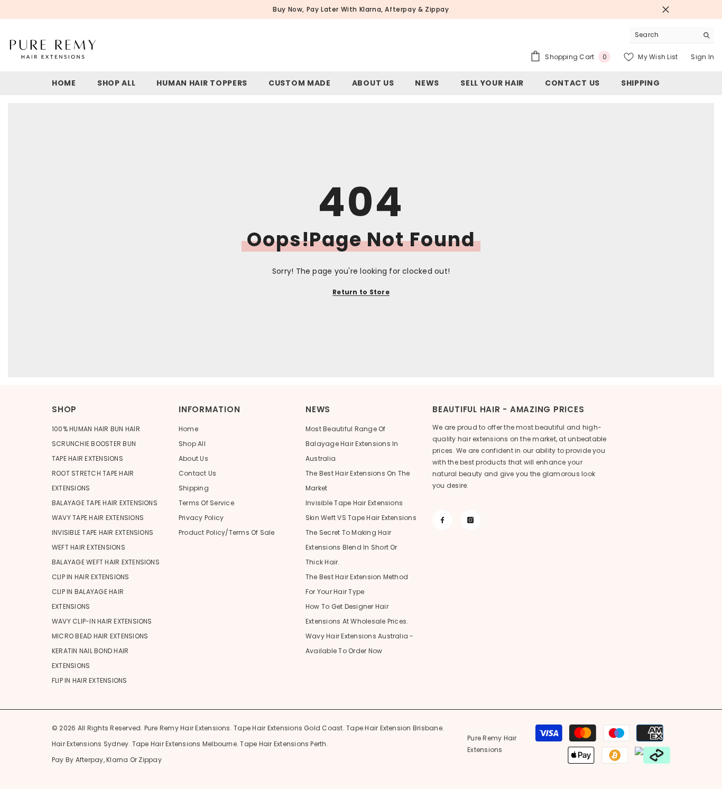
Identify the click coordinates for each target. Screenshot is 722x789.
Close (665, 9)
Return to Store (361, 291)
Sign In (702, 56)
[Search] (672, 35)
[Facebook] (442, 520)
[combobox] (664, 35)
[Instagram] (470, 520)
